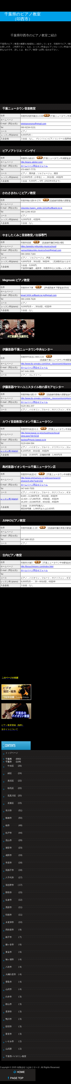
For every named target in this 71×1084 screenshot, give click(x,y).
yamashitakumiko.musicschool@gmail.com (41, 250)
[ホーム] (18, 1072)
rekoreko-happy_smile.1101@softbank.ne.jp (41, 208)
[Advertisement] (35, 634)
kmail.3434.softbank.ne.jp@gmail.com (39, 295)
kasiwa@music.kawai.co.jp (33, 440)
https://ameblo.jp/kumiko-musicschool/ (38, 246)
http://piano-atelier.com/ (32, 162)
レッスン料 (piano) (9, 451)
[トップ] (18, 1078)
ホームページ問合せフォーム (34, 166)
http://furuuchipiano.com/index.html (37, 566)
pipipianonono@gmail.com (33, 123)
